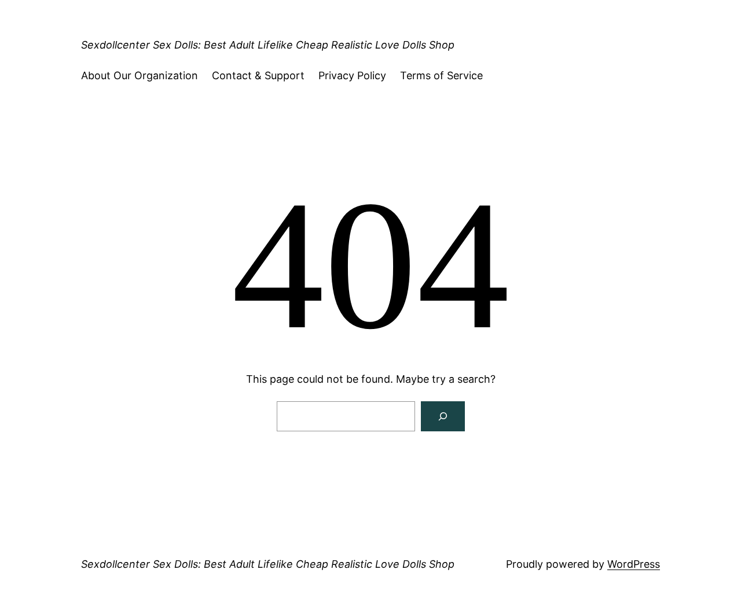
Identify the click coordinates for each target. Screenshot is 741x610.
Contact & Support (258, 75)
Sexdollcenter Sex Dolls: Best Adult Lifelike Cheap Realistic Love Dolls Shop (267, 45)
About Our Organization (139, 75)
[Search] (443, 416)
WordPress (633, 564)
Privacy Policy (352, 75)
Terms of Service (441, 75)
